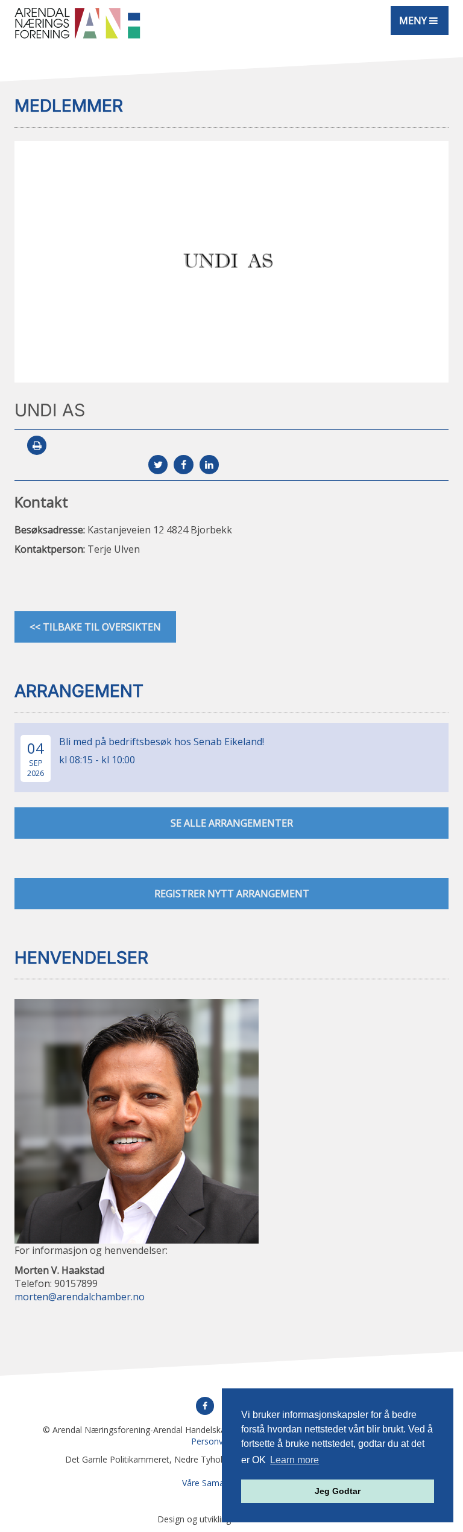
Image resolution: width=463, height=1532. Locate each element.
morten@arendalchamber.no (79, 1296)
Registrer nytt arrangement (231, 893)
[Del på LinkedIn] (209, 464)
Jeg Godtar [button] (338, 1491)
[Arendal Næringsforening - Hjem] (77, 22)
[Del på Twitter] (158, 464)
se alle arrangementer (232, 823)
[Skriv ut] (36, 445)
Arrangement (78, 691)
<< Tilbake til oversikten (95, 627)
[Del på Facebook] (183, 464)
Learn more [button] (294, 1460)
